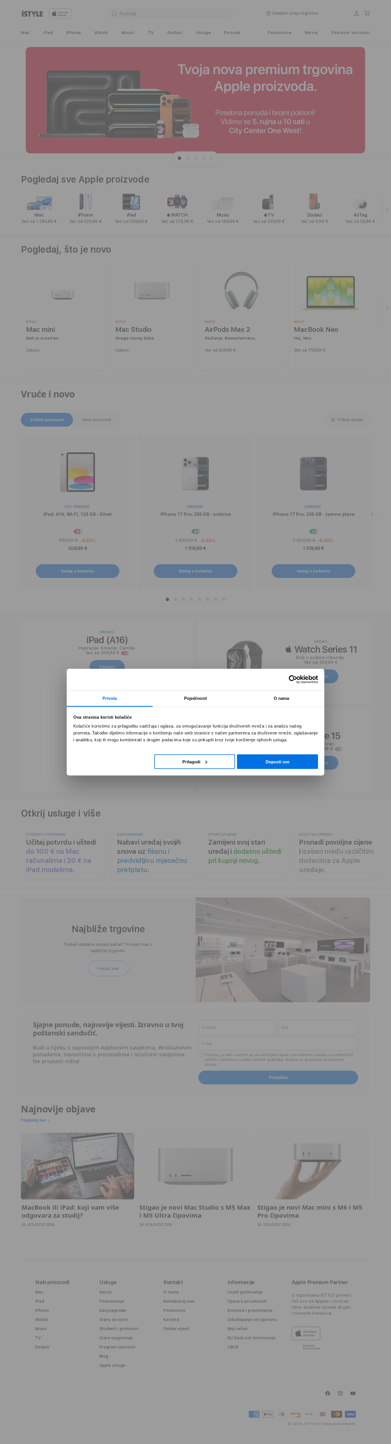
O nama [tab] (281, 698)
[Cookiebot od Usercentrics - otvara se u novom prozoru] (293, 679)
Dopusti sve (277, 761)
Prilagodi (191, 761)
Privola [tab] (109, 698)
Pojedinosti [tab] (195, 698)
